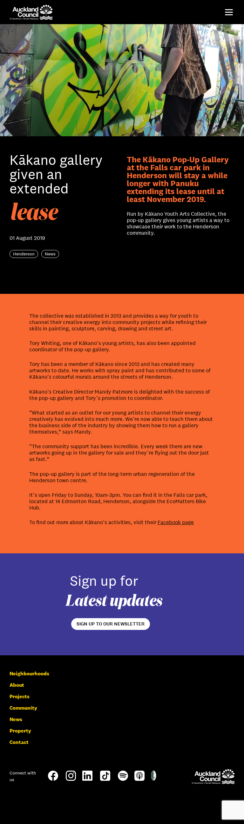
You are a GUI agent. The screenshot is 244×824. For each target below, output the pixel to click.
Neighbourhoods (29, 673)
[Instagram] (71, 779)
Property (20, 730)
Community (23, 708)
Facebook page (176, 522)
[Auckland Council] (213, 776)
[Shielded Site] (153, 779)
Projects (20, 696)
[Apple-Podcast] (139, 779)
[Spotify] (123, 779)
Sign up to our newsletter (111, 624)
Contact (19, 742)
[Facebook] (53, 780)
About (17, 685)
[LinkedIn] (87, 779)
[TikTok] (105, 780)
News (16, 719)
